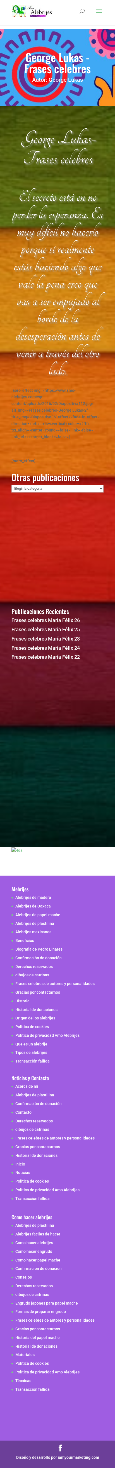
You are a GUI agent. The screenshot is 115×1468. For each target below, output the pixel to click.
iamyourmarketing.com (78, 1457)
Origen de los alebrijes (35, 1018)
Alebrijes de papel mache (37, 915)
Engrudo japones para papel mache (46, 1303)
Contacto (23, 1112)
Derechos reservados (34, 966)
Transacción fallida (32, 1061)
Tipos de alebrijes (31, 1052)
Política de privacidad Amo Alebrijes (47, 1035)
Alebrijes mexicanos (33, 932)
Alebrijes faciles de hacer (37, 1234)
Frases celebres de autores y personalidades (55, 983)
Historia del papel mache (37, 1337)
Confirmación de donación (38, 958)
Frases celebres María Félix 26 (45, 620)
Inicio (20, 1164)
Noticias (22, 1172)
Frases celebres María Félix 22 (45, 657)
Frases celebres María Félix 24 (45, 648)
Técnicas (23, 1380)
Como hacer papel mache (37, 1260)
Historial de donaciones (36, 1009)
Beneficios (24, 940)
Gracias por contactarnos (37, 992)
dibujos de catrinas (32, 975)
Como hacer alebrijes (34, 1242)
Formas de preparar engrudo (40, 1311)
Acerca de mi (26, 1086)
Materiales (25, 1354)
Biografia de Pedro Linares (39, 949)
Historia (22, 1001)
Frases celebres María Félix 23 (45, 639)
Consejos (23, 1277)
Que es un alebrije (31, 1044)
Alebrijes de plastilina (34, 923)
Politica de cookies (32, 1026)
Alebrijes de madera (33, 897)
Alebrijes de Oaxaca (33, 906)
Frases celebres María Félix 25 (45, 629)
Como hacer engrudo (33, 1251)
